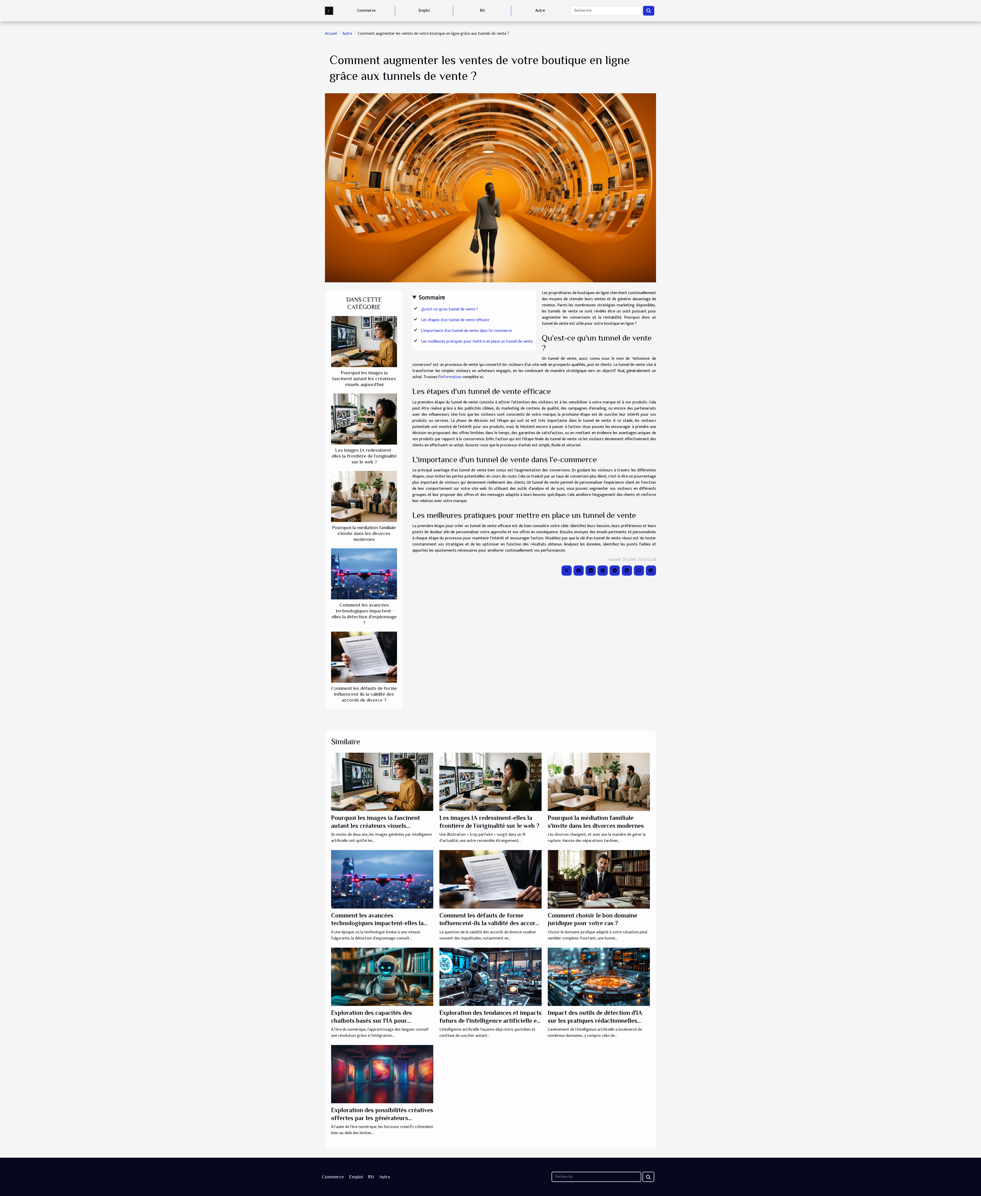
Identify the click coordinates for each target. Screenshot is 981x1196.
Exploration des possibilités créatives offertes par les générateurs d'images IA (382, 1118)
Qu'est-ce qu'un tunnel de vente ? (449, 309)
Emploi (424, 10)
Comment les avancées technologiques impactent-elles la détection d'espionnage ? (377, 923)
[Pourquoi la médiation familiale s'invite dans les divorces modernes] (364, 496)
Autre (540, 10)
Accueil (331, 33)
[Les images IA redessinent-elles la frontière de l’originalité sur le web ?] (364, 418)
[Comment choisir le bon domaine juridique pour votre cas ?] (599, 879)
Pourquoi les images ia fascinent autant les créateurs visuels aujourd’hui (364, 378)
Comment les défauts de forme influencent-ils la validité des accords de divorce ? (364, 694)
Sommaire (432, 297)
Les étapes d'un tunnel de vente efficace (455, 320)
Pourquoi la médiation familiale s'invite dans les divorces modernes (364, 533)
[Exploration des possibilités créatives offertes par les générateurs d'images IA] (382, 1074)
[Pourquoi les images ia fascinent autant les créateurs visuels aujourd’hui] (364, 341)
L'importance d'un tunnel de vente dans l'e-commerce (466, 330)
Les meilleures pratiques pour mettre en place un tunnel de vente (477, 341)
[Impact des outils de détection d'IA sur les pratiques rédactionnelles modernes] (599, 976)
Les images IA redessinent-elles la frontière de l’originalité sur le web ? (364, 456)
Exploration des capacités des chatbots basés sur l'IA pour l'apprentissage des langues (371, 1020)
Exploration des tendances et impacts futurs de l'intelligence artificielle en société (490, 1020)
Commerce (366, 10)
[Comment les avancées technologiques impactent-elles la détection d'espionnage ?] (364, 573)
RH (482, 10)
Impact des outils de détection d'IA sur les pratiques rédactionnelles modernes (595, 1020)
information (450, 377)
